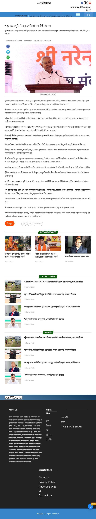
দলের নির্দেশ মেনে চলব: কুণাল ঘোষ (77, 256)
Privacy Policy (47, 482)
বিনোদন (49, 434)
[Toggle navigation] (78, 14)
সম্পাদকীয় (65, 417)
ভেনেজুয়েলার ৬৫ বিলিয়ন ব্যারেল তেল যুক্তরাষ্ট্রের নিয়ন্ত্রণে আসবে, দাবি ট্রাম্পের (52, 306)
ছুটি (24, 224)
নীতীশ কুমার (37, 224)
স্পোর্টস (49, 439)
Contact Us (45, 495)
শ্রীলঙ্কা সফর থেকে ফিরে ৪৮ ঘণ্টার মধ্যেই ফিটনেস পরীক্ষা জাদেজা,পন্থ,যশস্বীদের (53, 281)
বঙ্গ (47, 430)
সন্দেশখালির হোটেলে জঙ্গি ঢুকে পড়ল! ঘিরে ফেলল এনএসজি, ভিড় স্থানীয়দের (50, 294)
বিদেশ (48, 425)
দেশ (47, 420)
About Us (13, 410)
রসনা (63, 421)
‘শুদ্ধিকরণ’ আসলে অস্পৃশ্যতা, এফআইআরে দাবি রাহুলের (45, 16)
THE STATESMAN (71, 426)
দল (30, 224)
